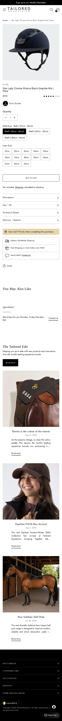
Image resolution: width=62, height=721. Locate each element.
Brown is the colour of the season (31, 431)
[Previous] (10, 2)
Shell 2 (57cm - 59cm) (38, 131)
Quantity (7, 111)
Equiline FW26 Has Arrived (31, 524)
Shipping (19, 187)
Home (5, 20)
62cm (16, 163)
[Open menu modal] (4, 10)
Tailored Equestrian (23, 707)
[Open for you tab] (53, 707)
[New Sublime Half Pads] (31, 584)
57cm (16, 157)
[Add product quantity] (14, 118)
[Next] (51, 2)
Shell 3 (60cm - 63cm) (15, 137)
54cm (36, 151)
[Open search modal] (51, 10)
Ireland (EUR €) (11, 703)
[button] (31, 103)
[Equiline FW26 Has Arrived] (31, 491)
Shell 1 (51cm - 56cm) (14, 131)
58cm (26, 157)
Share (9, 266)
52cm (16, 151)
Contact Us (26, 255)
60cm (45, 157)
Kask (6, 84)
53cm (26, 151)
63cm (26, 163)
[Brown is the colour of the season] (31, 399)
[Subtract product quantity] (5, 118)
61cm (7, 163)
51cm (7, 151)
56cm (7, 157)
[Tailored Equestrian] (19, 9)
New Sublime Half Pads (31, 616)
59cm (36, 157)
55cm (45, 151)
